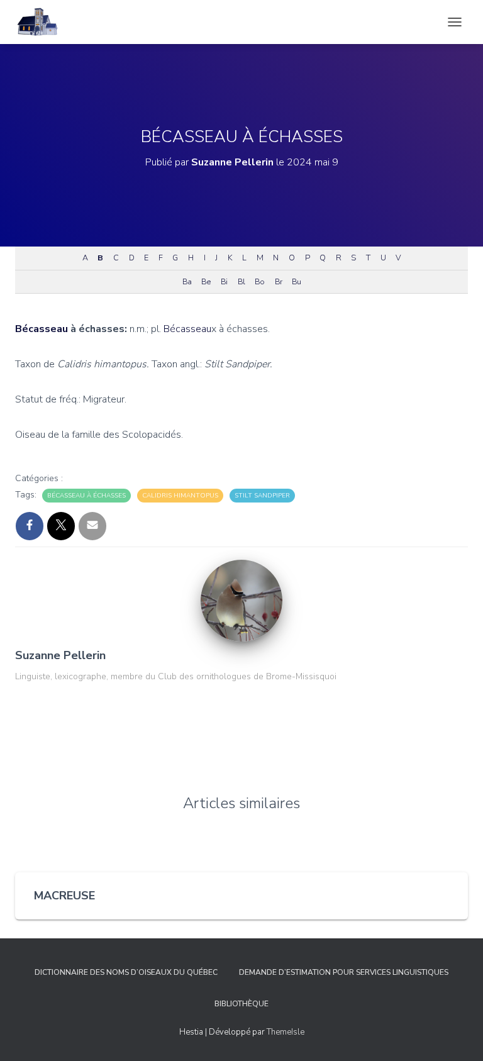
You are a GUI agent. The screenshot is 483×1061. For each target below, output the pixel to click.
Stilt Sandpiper (262, 495)
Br (278, 281)
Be (205, 281)
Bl (241, 281)
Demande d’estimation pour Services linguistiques (343, 972)
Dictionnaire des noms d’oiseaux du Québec (126, 972)
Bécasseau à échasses (86, 495)
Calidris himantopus (180, 495)
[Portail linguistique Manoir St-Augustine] (42, 22)
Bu (296, 281)
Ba (186, 281)
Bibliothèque (241, 1004)
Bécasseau (41, 329)
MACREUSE (64, 895)
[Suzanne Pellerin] (241, 600)
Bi (224, 281)
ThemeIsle (285, 1032)
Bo (259, 281)
